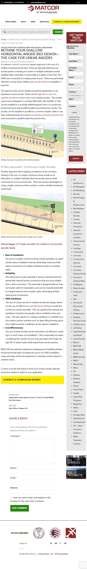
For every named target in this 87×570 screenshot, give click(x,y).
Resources (44, 22)
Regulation (77, 404)
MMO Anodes (79, 357)
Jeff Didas (77, 328)
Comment (15, 436)
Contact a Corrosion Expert (66, 22)
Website (14, 488)
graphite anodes (8, 97)
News (33, 22)
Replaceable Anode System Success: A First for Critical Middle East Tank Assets (31, 397)
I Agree (74, 112)
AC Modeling (78, 190)
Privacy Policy (43, 554)
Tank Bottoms (79, 418)
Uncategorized (79, 422)
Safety (75, 408)
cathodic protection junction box (48, 115)
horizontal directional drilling (37, 306)
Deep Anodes (79, 288)
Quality (76, 393)
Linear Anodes (47, 47)
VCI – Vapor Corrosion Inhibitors (78, 429)
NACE (75, 360)
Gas (74, 299)
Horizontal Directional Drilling (29, 47)
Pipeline (76, 375)
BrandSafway (78, 208)
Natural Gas (78, 364)
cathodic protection (20, 64)
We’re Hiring (10, 22)
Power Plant (78, 389)
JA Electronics (79, 324)
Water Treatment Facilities (77, 440)
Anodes (76, 194)
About (23, 22)
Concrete (77, 256)
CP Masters (78, 284)
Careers (76, 219)
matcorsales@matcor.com (38, 2)
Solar (75, 411)
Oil (74, 371)
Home (3, 39)
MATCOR (17, 62)
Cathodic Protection (9, 47)
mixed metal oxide (27, 97)
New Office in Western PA (18, 407)
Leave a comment (27, 62)
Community (78, 252)
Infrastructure (78, 313)
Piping (76, 386)
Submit (75, 158)
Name (13, 468)
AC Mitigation (79, 187)
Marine (76, 342)
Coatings (77, 248)
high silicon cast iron (46, 94)
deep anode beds (38, 82)
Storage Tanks (79, 415)
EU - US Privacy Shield (59, 554)
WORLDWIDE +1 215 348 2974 (14, 2)
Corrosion (77, 266)
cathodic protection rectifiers (77, 234)
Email (13, 478)
